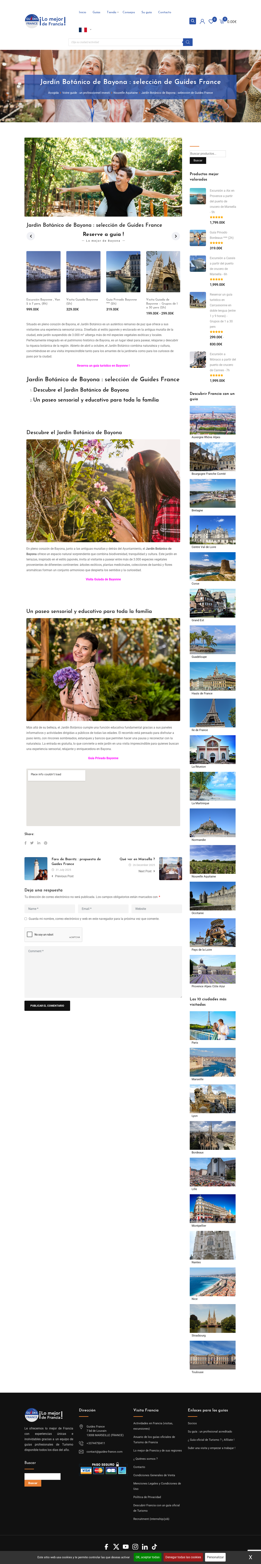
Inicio (82, 12)
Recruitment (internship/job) (151, 1519)
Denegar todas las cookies (183, 1557)
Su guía (146, 12)
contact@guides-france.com (104, 1451)
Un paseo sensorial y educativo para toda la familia (96, 400)
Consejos (129, 12)
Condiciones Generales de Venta (154, 1475)
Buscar (195, 140)
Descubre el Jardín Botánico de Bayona (81, 390)
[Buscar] (188, 42)
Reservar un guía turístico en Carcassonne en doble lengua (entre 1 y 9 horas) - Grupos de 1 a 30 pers (223, 311)
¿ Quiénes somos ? (145, 1458)
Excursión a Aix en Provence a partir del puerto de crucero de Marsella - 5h (223, 201)
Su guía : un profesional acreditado (210, 1431)
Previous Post (64, 876)
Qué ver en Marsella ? (137, 859)
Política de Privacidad (147, 1497)
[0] (221, 21)
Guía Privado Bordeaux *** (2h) (222, 235)
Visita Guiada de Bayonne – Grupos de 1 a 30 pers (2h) (122, 303)
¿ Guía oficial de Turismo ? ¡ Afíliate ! (211, 1440)
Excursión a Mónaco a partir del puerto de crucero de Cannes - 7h (223, 362)
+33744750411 (96, 1443)
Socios (192, 1423)
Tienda (111, 12)
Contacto (164, 12)
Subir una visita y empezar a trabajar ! (211, 1448)
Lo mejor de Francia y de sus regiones (157, 1450)
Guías (96, 12)
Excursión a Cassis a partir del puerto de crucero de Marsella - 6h (222, 266)
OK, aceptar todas (148, 1557)
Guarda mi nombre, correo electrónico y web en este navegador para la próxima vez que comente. (94, 919)
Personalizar (215, 1557)
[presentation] (31, 236)
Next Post (145, 871)
